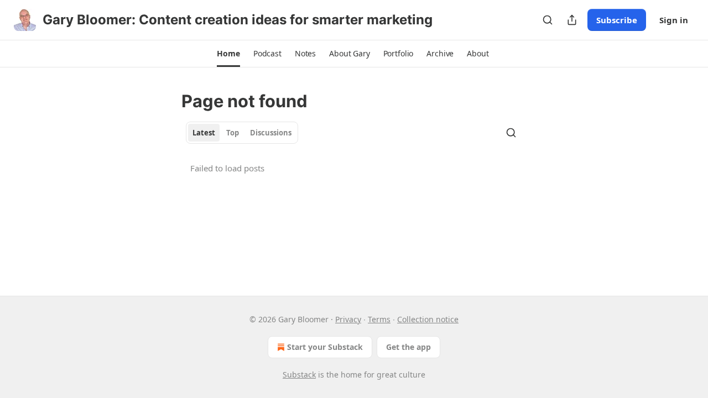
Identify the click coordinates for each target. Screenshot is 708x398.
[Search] (548, 20)
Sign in (673, 19)
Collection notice (428, 319)
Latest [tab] (203, 133)
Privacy (348, 319)
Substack (299, 374)
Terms (379, 319)
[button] (228, 53)
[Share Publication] (572, 20)
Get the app (408, 347)
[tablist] (242, 133)
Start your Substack (325, 347)
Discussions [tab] (270, 133)
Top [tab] (232, 133)
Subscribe (616, 19)
